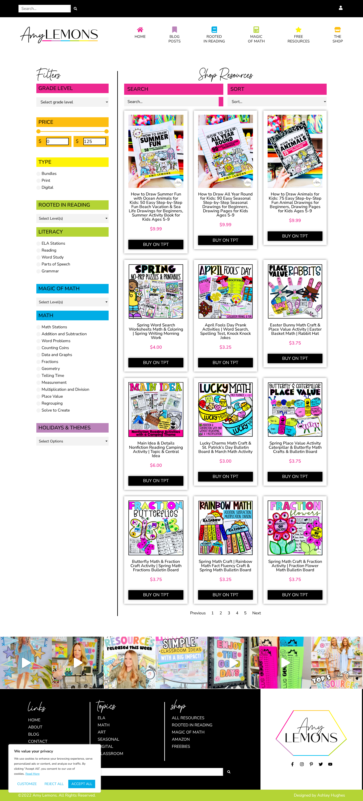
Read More (32, 774)
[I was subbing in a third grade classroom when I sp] (285, 663)
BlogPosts (174, 39)
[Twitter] (321, 764)
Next (256, 613)
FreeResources (299, 39)
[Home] (140, 29)
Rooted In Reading (214, 39)
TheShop (338, 39)
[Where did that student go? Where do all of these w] (182, 663)
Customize (27, 783)
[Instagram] (302, 764)
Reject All (54, 783)
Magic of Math (256, 39)
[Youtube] (330, 764)
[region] (54, 768)
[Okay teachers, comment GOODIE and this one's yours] (233, 663)
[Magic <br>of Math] (256, 29)
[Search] (75, 8)
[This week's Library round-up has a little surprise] (337, 663)
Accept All (81, 783)
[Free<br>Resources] (298, 29)
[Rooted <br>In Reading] (214, 29)
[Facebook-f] (292, 764)
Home (140, 36)
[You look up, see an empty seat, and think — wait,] (78, 663)
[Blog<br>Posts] (174, 29)
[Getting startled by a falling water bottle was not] (26, 663)
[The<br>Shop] (337, 29)
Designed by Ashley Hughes (319, 795)
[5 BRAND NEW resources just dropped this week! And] (130, 663)
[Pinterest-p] (311, 764)
